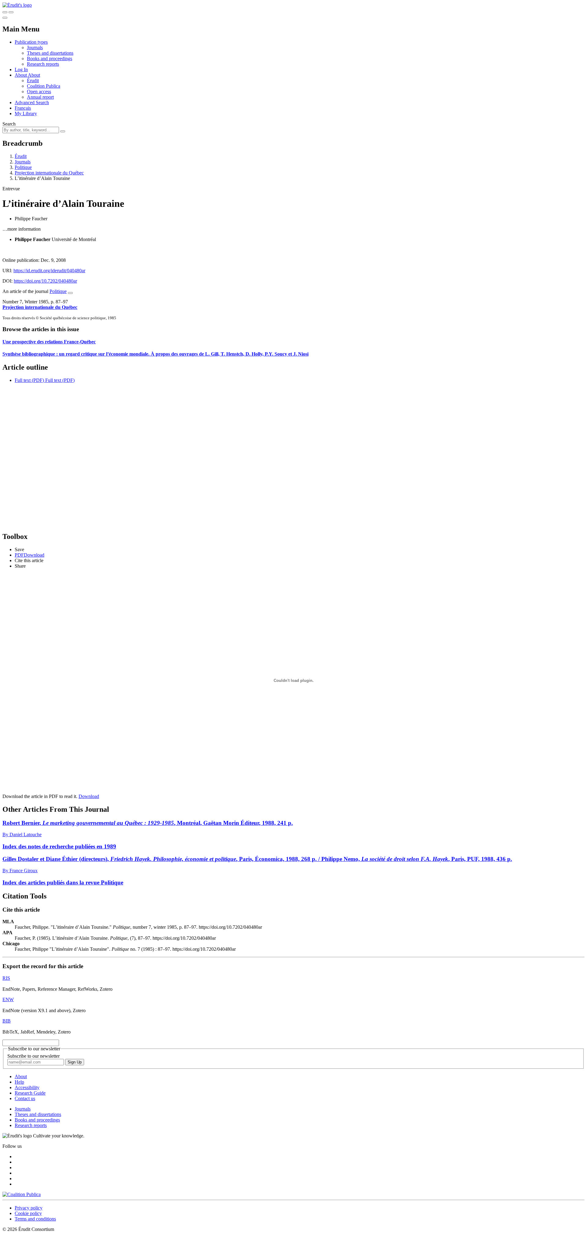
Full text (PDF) (29, 380)
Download (89, 796)
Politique (23, 167)
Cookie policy (28, 1213)
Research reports (43, 64)
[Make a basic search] (4, 12)
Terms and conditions (35, 1218)
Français (23, 108)
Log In (21, 69)
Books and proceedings (49, 58)
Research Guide (30, 1093)
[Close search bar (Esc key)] (11, 12)
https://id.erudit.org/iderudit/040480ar (49, 270)
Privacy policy (28, 1207)
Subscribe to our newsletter (33, 1056)
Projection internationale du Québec (49, 172)
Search (9, 123)
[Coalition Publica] (21, 1194)
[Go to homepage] (17, 5)
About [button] (21, 75)
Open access (39, 91)
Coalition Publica (43, 86)
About (34, 75)
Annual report (40, 97)
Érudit (33, 80)
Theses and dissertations (50, 53)
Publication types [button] (31, 42)
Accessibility (27, 1087)
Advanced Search (32, 102)
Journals (35, 47)
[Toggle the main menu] (4, 18)
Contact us (25, 1098)
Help (19, 1082)
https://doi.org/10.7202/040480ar (45, 281)
